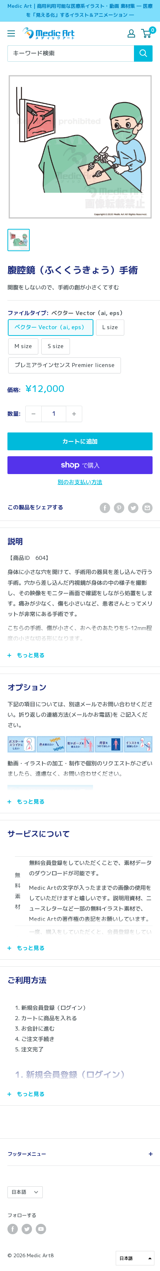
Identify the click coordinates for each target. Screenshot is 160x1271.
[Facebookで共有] (105, 507)
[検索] (143, 53)
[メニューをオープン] (11, 33)
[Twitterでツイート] (133, 507)
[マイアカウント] (131, 33)
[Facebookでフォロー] (12, 1229)
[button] (135, 1258)
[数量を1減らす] (33, 414)
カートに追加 (80, 441)
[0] (146, 33)
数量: (14, 414)
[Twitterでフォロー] (27, 1229)
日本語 (19, 1192)
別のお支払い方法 (80, 482)
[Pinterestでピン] (119, 507)
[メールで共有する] (147, 507)
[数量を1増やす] (74, 414)
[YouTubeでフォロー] (41, 1229)
